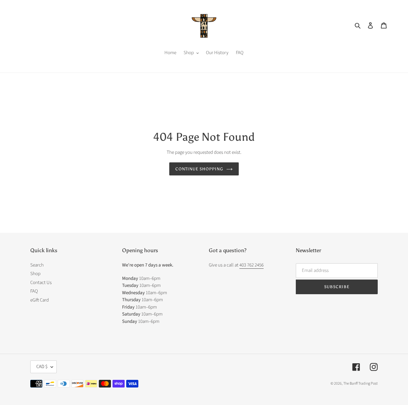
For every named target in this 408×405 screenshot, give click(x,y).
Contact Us (41, 282)
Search (37, 265)
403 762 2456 (251, 265)
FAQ (34, 291)
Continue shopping (199, 169)
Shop (35, 273)
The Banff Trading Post (360, 383)
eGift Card (39, 300)
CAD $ (41, 366)
